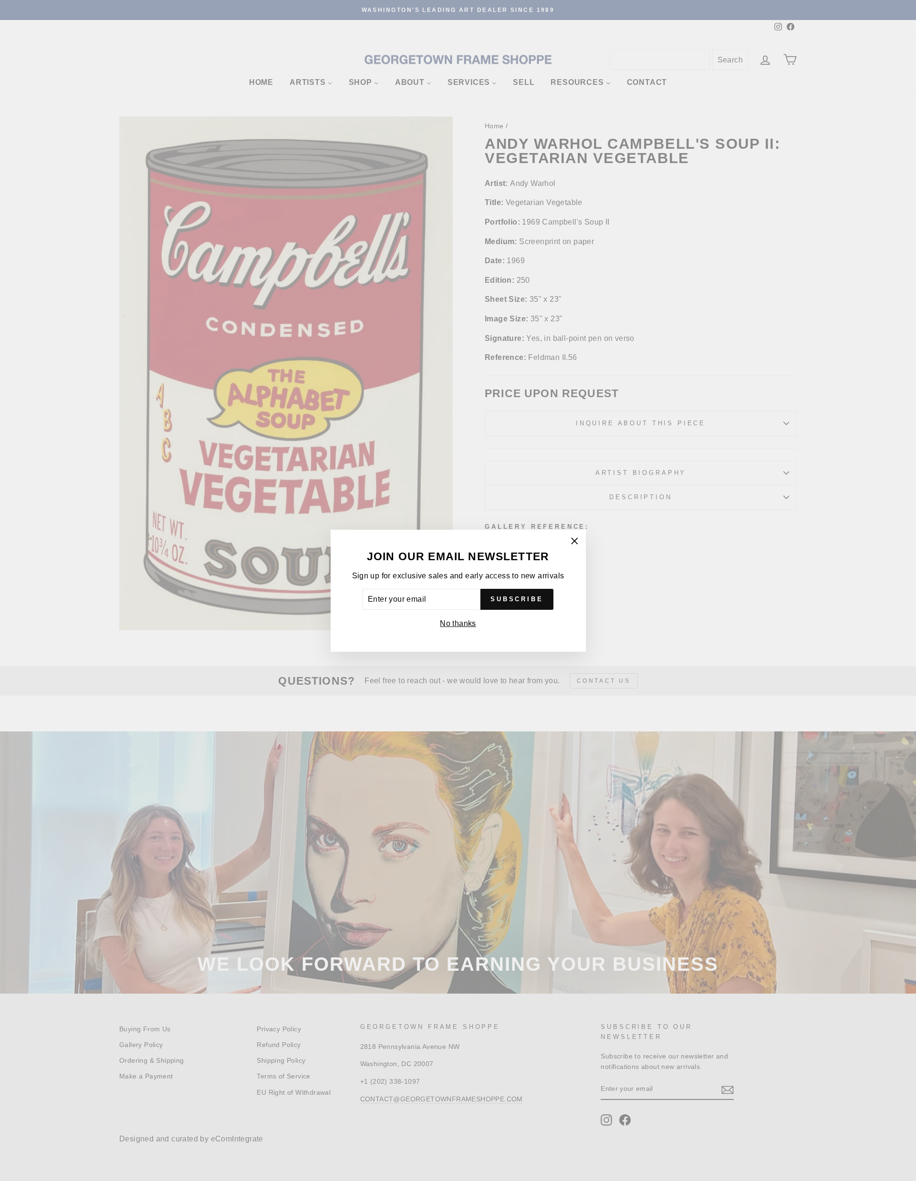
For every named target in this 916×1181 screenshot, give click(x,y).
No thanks (458, 623)
